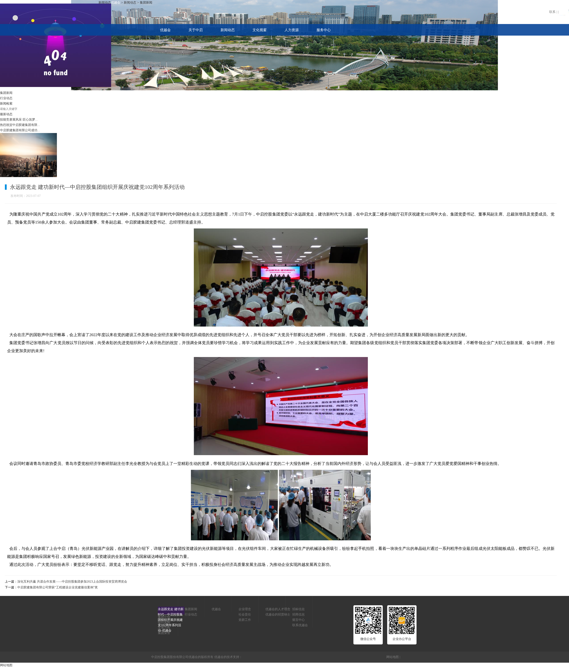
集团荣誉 (164, 633)
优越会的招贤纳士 (277, 614)
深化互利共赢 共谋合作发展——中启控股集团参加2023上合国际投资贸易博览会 (72, 581)
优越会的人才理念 (277, 609)
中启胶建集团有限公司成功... (20, 130)
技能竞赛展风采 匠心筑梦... (19, 119)
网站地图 (392, 657)
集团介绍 (164, 617)
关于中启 (195, 30)
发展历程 (164, 627)
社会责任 (244, 614)
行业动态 (6, 98)
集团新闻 (6, 93)
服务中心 (324, 30)
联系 (552, 12)
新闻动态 (227, 30)
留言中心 (298, 620)
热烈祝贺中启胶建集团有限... (20, 125)
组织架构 (164, 622)
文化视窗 (259, 30)
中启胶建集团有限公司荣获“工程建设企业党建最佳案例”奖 (57, 587)
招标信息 (298, 609)
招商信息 (298, 614)
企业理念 (244, 609)
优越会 (165, 30)
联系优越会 (300, 625)
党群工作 (244, 620)
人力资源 (291, 30)
